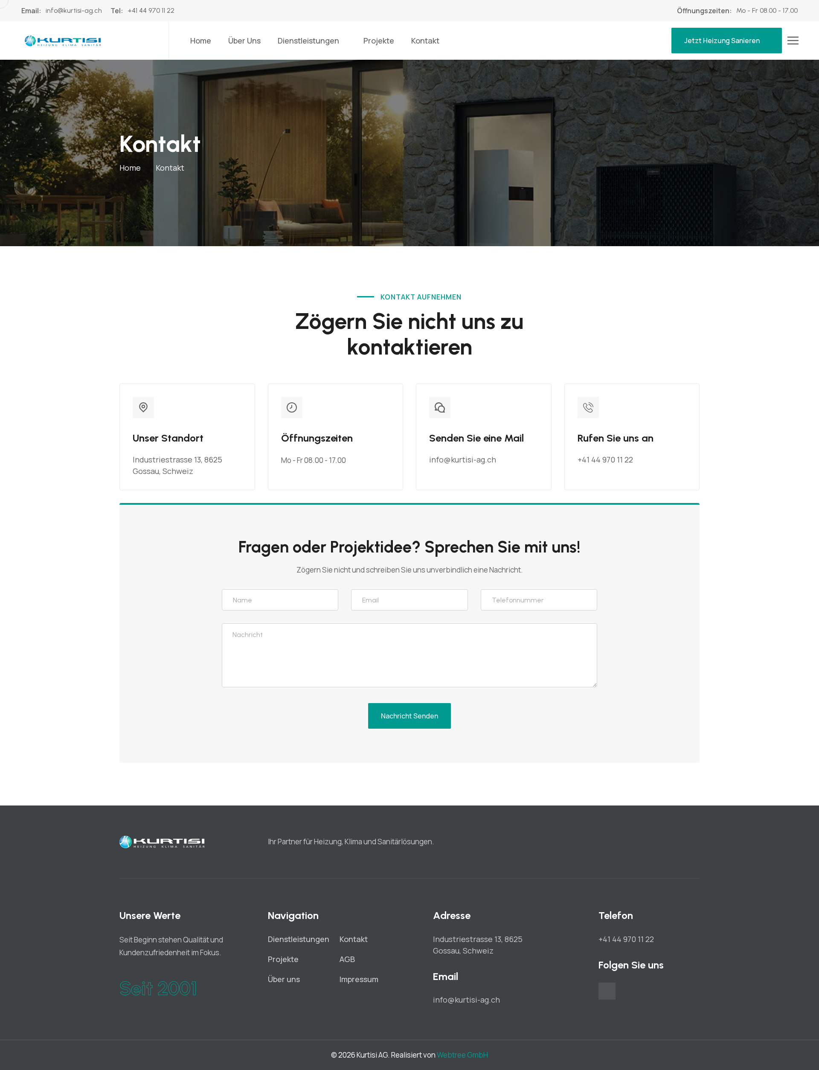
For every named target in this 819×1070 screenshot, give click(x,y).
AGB (347, 959)
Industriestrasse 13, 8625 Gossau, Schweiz (177, 465)
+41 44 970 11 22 (151, 10)
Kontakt (425, 40)
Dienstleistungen (308, 40)
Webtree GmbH (462, 1055)
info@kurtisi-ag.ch (74, 10)
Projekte (378, 40)
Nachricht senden (409, 716)
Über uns (244, 40)
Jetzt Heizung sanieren (722, 40)
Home (200, 40)
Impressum (359, 979)
